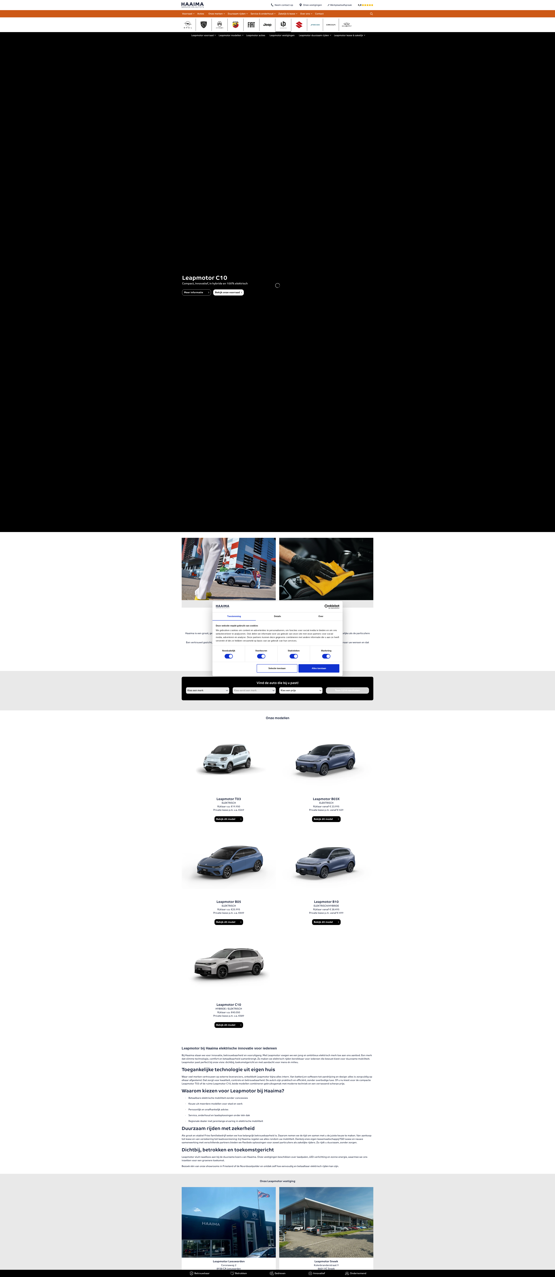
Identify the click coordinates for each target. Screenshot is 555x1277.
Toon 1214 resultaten (347, 690)
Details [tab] (277, 616)
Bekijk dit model (226, 819)
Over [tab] (320, 616)
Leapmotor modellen (230, 35)
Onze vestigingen (312, 5)
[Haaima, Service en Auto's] (192, 5)
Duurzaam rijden (237, 13)
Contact (319, 13)
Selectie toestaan (277, 668)
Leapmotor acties (255, 35)
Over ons (305, 13)
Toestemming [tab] (234, 616)
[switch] (261, 656)
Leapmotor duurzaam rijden (314, 35)
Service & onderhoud (262, 13)
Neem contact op (284, 5)
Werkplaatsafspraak (341, 5)
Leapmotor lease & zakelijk (348, 35)
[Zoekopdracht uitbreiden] (371, 13)
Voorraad (187, 13)
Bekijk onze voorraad (227, 292)
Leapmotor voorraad (202, 35)
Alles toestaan (319, 668)
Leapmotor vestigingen (282, 35)
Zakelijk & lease (286, 13)
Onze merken (215, 13)
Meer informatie (193, 292)
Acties (200, 13)
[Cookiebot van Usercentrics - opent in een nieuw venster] (326, 606)
